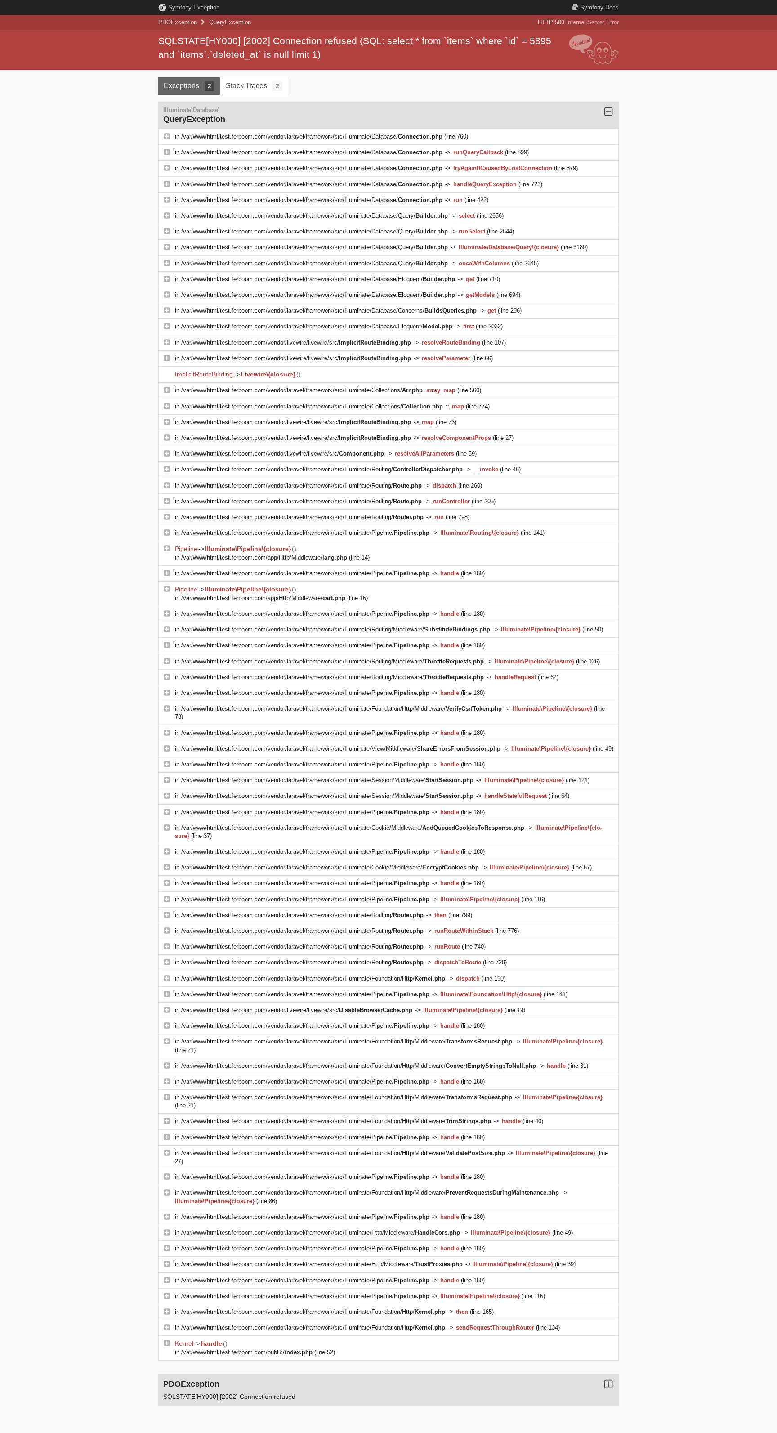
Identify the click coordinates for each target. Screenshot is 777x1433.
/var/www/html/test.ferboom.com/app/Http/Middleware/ (264, 557)
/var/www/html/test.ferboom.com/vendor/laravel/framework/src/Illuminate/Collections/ (302, 390)
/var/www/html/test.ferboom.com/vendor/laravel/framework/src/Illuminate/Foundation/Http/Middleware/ (341, 708)
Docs (599, 7)
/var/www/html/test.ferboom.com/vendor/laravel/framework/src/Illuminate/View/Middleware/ (340, 748)
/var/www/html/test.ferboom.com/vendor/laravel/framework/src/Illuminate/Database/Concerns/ (329, 310)
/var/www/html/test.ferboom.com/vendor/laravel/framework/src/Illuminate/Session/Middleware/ (327, 780)
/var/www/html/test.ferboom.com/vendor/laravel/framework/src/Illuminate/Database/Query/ (314, 215)
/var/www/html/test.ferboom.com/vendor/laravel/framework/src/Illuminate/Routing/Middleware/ (335, 629)
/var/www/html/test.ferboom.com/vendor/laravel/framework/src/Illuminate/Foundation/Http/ (313, 978)
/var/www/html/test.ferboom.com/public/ (247, 1352)
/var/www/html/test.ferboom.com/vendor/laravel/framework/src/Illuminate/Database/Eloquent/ (318, 279)
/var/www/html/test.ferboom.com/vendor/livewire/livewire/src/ (296, 342)
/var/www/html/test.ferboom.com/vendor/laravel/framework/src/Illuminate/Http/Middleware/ (320, 1232)
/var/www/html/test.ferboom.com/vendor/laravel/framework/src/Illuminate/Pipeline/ (305, 532)
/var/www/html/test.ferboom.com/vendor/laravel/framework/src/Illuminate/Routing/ (322, 469)
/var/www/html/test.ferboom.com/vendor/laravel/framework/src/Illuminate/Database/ (311, 136)
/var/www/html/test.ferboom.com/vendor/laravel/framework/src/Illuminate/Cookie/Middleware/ (352, 827)
